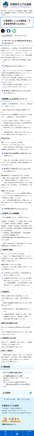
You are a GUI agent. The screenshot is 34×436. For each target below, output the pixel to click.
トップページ (11, 10)
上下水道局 (19, 10)
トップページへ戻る (24, 399)
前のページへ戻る (10, 399)
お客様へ (25, 10)
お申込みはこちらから (14, 66)
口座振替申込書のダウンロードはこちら (16, 208)
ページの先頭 (28, 431)
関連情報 (6, 367)
